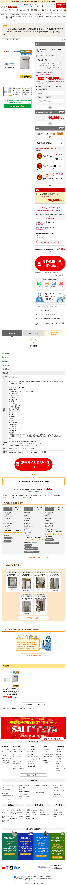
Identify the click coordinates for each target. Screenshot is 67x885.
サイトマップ (57, 796)
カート (48, 5)
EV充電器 (58, 752)
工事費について (5, 813)
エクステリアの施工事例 (17, 816)
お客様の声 (14, 818)
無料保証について (24, 794)
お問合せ (53, 5)
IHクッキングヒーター (19, 754)
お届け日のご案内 (24, 791)
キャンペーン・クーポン (7, 786)
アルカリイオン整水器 (34, 759)
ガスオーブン (17, 759)
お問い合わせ (40, 792)
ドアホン (58, 770)
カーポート (58, 749)
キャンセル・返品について (24, 797)
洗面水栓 (30, 752)
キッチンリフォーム (19, 768)
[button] (7, 91)
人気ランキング (31, 812)
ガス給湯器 (46, 749)
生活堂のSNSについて (44, 815)
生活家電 (46, 763)
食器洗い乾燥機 (18, 752)
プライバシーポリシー (58, 791)
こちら (25, 709)
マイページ (40, 790)
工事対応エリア (5, 817)
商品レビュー (43, 812)
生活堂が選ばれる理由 (7, 796)
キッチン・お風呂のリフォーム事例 (16, 813)
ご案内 (32, 5)
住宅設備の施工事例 (16, 810)
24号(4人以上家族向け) (44, 101)
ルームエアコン (7, 758)
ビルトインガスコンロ (19, 749)
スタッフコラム (31, 818)
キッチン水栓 (31, 749)
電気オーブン (17, 761)
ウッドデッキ (59, 756)
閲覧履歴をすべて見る (33, 704)
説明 (45, 89)
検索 (43, 5)
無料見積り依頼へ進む (51, 263)
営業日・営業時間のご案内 (58, 815)
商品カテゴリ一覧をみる (33, 775)
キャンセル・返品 (52, 306)
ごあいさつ (6, 793)
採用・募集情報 (58, 812)
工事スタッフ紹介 (5, 821)
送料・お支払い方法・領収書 (24, 786)
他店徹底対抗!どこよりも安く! (8, 790)
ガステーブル (17, 766)
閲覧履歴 (26, 5)
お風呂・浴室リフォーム (34, 766)
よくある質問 (6, 799)
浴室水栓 (30, 754)
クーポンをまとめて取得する (50, 242)
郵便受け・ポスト (60, 768)
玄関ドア (58, 763)
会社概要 (56, 810)
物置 (57, 766)
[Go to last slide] (6, 64)
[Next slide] (29, 64)
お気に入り (61, 275)
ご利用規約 (57, 794)
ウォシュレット (7, 752)
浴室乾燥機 (6, 763)
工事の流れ (6, 810)
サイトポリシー (58, 785)
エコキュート (47, 752)
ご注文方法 (23, 789)
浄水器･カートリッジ (33, 756)
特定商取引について (59, 788)
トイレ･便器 (6, 749)
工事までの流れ (40, 306)
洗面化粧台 (31, 761)
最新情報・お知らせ (32, 810)
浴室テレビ (31, 763)
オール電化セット (48, 756)
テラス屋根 (58, 759)
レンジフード (17, 756)
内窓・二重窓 (59, 761)
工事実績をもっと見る (33, 618)
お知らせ (38, 5)
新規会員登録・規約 (42, 785)
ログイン (20, 5)
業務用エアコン (7, 760)
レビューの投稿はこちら (33, 655)
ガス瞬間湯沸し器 (48, 754)
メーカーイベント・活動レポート (31, 815)
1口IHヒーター (18, 763)
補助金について (44, 810)
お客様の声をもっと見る (33, 557)
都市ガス (40, 93)
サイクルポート (60, 754)
